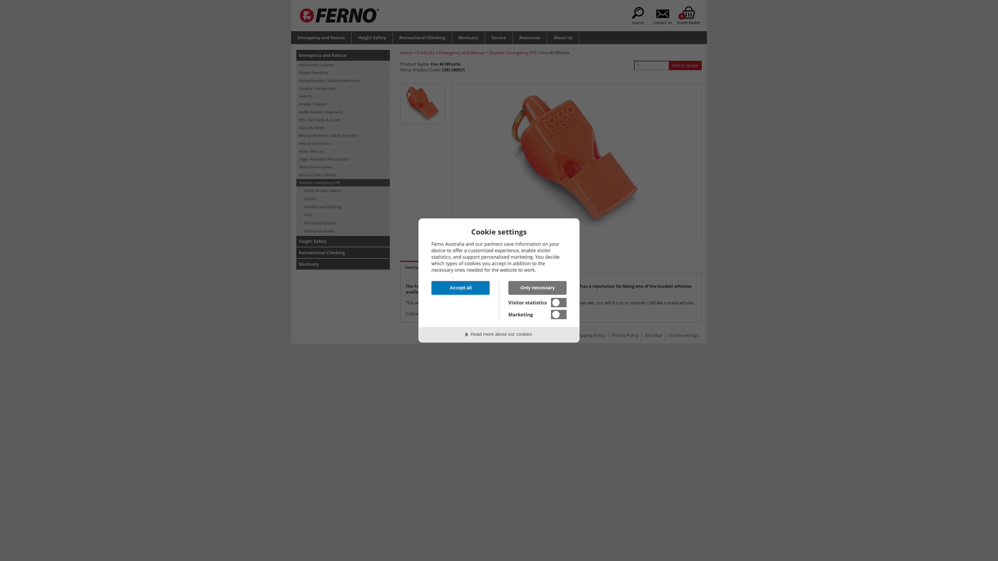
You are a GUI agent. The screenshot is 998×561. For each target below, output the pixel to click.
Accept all (461, 287)
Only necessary (537, 287)
